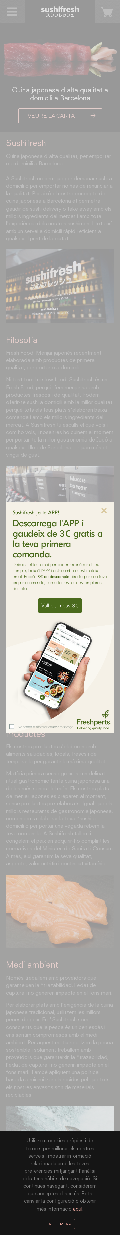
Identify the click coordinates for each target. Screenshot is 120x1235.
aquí (77, 1209)
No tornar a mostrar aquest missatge (45, 727)
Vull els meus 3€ (60, 606)
